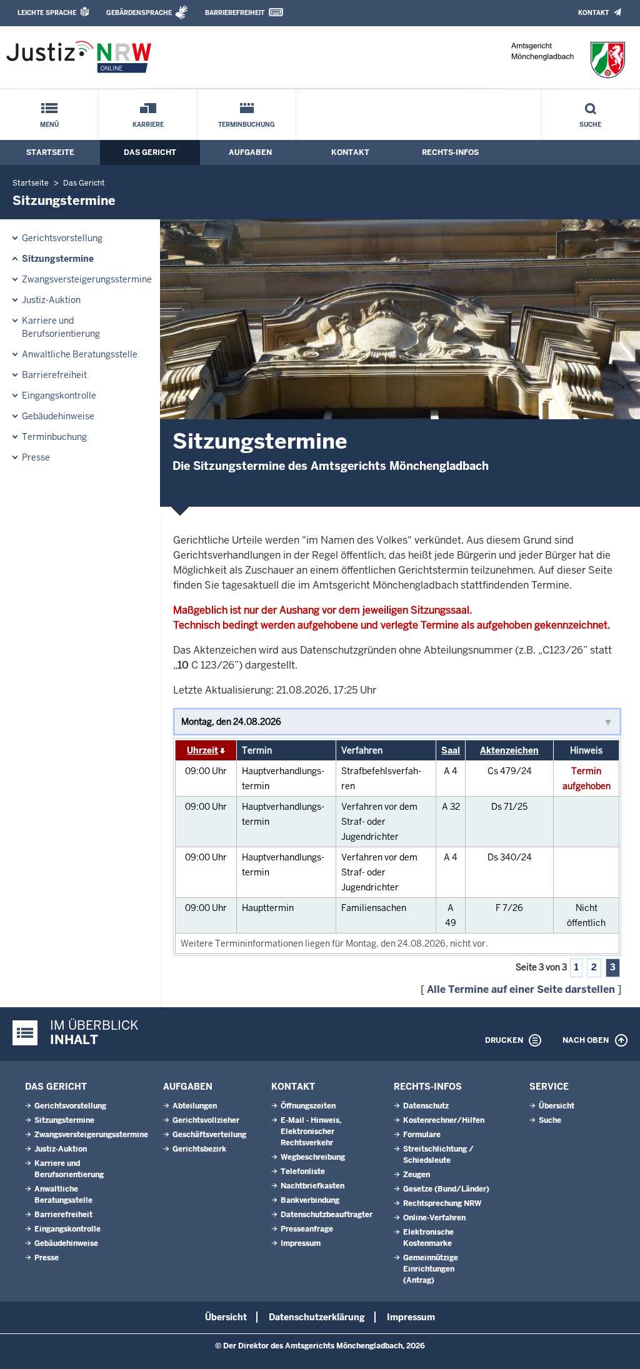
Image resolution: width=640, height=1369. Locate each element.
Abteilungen (194, 1106)
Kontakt (593, 13)
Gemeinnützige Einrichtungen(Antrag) (430, 1269)
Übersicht (556, 1106)
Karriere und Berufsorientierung (61, 327)
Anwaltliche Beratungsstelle (80, 354)
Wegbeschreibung (313, 1157)
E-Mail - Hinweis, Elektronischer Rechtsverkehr (311, 1131)
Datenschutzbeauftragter (326, 1215)
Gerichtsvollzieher (205, 1120)
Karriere (148, 125)
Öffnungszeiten (308, 1106)
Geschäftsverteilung (209, 1135)
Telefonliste (303, 1172)
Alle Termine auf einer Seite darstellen (521, 989)
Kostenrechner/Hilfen (443, 1120)
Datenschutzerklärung (317, 1317)
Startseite (50, 152)
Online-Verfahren (434, 1218)
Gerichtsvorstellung (62, 238)
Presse (36, 457)
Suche (590, 125)
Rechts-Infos (450, 152)
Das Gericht (150, 152)
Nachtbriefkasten (312, 1186)
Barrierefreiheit (234, 13)
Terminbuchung (246, 125)
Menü (49, 125)
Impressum (301, 1243)
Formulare (422, 1135)
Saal (450, 750)
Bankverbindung (310, 1200)
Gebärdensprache (139, 13)
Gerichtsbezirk (199, 1149)
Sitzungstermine (58, 258)
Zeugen (416, 1175)
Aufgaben (250, 152)
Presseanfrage (307, 1229)
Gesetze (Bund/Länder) (446, 1189)
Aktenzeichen (509, 750)
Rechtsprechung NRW (442, 1203)
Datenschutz (426, 1106)
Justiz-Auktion (51, 300)
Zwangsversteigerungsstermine (87, 279)
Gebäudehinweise (58, 416)
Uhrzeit (202, 750)
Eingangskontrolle (59, 395)
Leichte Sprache (47, 13)
